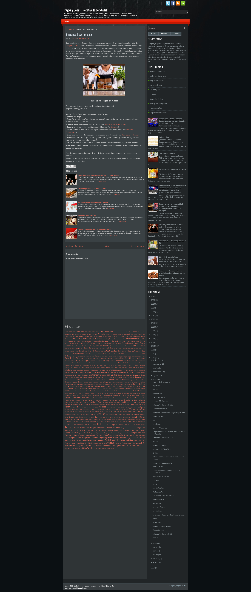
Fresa (108, 372)
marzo (155, 555)
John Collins (157, 511)
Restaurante (83, 417)
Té (128, 422)
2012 (153, 350)
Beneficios (117, 339)
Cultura (95, 358)
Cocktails (111, 350)
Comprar (87, 354)
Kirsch (99, 386)
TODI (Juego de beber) (167, 153)
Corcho (107, 354)
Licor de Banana (124, 389)
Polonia (102, 411)
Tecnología (133, 422)
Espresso (142, 368)
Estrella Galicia (85, 370)
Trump (143, 440)
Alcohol (134, 332)
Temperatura (141, 422)
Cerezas (122, 346)
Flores (81, 372)
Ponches (113, 411)
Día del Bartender (117, 361)
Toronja (138, 425)
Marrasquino (74, 402)
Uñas (72, 443)
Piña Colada (137, 409)
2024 (90, 332)
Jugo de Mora (79, 386)
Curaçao (110, 358)
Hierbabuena (98, 380)
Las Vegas (119, 386)
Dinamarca (130, 363)
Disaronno (142, 363)
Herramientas (140, 377)
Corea (116, 354)
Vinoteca (142, 446)
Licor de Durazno (122, 391)
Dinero (136, 363)
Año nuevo (134, 334)
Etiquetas (100, 370)
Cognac (131, 351)
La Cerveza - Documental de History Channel (169, 515)
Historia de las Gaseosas (162, 526)
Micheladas (69, 404)
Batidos (92, 339)
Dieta (125, 363)
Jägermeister (92, 384)
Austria (112, 336)
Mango (84, 400)
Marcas (120, 400)
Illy (97, 382)
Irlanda (73, 384)
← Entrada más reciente (74, 246)
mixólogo (102, 404)
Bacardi (117, 336)
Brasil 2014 (130, 341)
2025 (153, 300)
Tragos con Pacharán (110, 433)
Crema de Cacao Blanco (78, 356)
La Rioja (108, 386)
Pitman (72, 411)
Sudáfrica (91, 422)
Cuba (85, 358)
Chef (82, 348)
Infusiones (115, 382)
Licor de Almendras (102, 389)
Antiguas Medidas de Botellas (163, 496)
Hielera (81, 380)
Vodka (67, 448)
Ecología (142, 365)
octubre (156, 368)
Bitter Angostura (132, 339)
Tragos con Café (91, 430)
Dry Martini (156, 386)
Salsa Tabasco (114, 417)
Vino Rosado (127, 446)
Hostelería (142, 380)
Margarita (127, 400)
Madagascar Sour (156, 108)
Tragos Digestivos (105, 438)
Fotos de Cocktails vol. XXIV (163, 405)
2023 (86, 332)
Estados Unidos (70, 370)
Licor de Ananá (113, 389)
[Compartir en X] (72, 166)
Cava (97, 346)
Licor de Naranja (74, 395)
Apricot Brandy (81, 336)
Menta (126, 402)
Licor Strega (135, 395)
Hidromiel (76, 380)
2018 (82, 332)
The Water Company (77, 425)
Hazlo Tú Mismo (110, 377)
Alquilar (95, 334)
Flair (77, 372)
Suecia (97, 422)
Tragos (69, 427)
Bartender (86, 339)
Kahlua (90, 386)
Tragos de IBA (75, 437)
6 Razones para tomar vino (87, 216)
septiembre (157, 372)
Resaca (71, 417)
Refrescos (123, 414)
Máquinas (98, 400)
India (100, 382)
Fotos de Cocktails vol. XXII (162, 476)
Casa (77, 346)
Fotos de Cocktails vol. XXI (162, 534)
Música (142, 404)
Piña (130, 409)
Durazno (129, 365)
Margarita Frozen (156, 85)
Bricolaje (136, 341)
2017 (78, 332)
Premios (130, 411)
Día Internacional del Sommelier (89, 363)
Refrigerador (129, 414)
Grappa (85, 377)
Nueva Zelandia (111, 407)
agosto (155, 375)
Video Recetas (86, 446)
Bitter (123, 339)
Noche (96, 407)
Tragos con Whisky (131, 435)
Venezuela (118, 443)
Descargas (106, 360)
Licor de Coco (97, 391)
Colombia (75, 354)
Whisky (90, 448)
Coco (119, 351)
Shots (109, 419)
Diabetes (102, 363)
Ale (144, 332)
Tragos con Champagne (122, 430)
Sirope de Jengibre (120, 419)
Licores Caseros (71, 398)
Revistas (91, 417)
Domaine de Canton (89, 365)
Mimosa (155, 519)
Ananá (127, 334)
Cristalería (114, 127)
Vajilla (95, 443)
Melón (116, 402)
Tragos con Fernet (138, 430)
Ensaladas (118, 368)
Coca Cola (91, 351)
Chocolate (130, 348)
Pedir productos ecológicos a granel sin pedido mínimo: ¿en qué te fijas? (172, 273)
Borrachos (96, 341)
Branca (114, 341)
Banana (142, 336)
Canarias (136, 343)
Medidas (111, 402)
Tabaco (125, 422)
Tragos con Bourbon (128, 428)
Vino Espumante (118, 446)
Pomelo (107, 411)
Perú (113, 409)
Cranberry (126, 354)
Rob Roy (155, 390)
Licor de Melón (134, 393)
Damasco (67, 361)
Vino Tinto (136, 446)
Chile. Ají (114, 348)
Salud (134, 417)
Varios (75, 29)
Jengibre (107, 384)
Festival (135, 370)
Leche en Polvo (78, 389)
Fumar (74, 375)
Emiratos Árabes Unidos (86, 368)
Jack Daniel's (84, 384)
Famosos (119, 370)
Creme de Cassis (159, 397)
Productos (136, 411)
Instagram (128, 382)
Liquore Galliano (101, 398)
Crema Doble (70, 358)
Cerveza (135, 345)
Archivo (176, 34)
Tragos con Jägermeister (96, 433)
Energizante (110, 368)
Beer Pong (105, 339)
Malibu (72, 400)
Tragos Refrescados (88, 440)
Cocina (97, 351)
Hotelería (68, 382)
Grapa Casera (157, 503)
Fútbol (79, 375)
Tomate (121, 425)
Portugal (119, 411)
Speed (81, 422)
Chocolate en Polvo (139, 348)
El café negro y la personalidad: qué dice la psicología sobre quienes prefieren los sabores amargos (171, 207)
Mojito (107, 404)
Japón (102, 384)
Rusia (100, 417)
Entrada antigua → (137, 246)
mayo (155, 547)
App (70, 336)
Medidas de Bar (158, 499)
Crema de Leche (100, 356)
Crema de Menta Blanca (113, 356)
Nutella (128, 407)
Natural (74, 407)
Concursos (93, 354)
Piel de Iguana (155, 90)
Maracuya (105, 400)
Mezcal (143, 402)
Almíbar (89, 334)
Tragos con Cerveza (105, 430)
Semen (91, 419)
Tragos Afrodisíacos (81, 428)
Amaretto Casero (159, 507)
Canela (142, 343)
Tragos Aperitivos (97, 427)
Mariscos (67, 402)
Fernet (125, 370)
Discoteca (67, 365)
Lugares (115, 398)
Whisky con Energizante (158, 103)
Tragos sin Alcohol (104, 440)
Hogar (131, 380)
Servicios (95, 419)
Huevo (74, 382)
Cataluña (86, 346)
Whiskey (84, 448)
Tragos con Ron (138, 432)
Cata (81, 346)
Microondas (76, 404)
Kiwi (103, 386)
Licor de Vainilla (94, 395)
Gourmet (129, 375)
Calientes (106, 343)
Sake (107, 417)
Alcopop (140, 332)
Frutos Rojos (136, 372)
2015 (70, 332)
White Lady (157, 522)
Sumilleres (107, 422)
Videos (95, 445)
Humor (80, 382)
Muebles (125, 404)
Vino (100, 445)
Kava (95, 386)
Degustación (93, 361)
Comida (81, 354)
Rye (104, 417)
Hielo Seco (90, 380)
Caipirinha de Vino (156, 99)
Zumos (111, 448)
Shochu (105, 419)
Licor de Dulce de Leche (109, 391)
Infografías (107, 382)
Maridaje (134, 400)
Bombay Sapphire (87, 341)
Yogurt (95, 448)
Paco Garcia (78, 409)
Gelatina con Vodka (160, 409)
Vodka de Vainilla (75, 448)
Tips (94, 424)
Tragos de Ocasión (90, 437)
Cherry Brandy (88, 348)
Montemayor (114, 404)
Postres (125, 411)
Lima (79, 397)
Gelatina (104, 375)
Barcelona (68, 339)
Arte (102, 336)
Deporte (100, 361)
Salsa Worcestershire (125, 417)
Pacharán (72, 409)
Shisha (101, 419)
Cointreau (137, 351)
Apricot (73, 336)
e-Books (136, 365)
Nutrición (133, 407)
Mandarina (78, 400)
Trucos (135, 440)
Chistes (123, 348)
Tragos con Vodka (115, 435)
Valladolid (100, 443)
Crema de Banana (135, 354)
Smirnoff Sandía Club (157, 71)
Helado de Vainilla (128, 377)
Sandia (82, 419)
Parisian (155, 538)
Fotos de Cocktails (91, 372)
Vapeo (105, 443)
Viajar (79, 446)
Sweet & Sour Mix (116, 422)
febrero (156, 558)
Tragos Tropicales (118, 440)
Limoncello (91, 398)
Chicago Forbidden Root (101, 348)
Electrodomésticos (71, 368)
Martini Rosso (97, 402)
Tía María (88, 425)
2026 (93, 332)
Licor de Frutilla (134, 391)
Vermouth (131, 443)
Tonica (126, 425)
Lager (113, 386)
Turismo (67, 443)
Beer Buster (157, 424)
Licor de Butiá (134, 389)
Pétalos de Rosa (123, 409)
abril (154, 551)
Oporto (142, 407)
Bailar (132, 336)
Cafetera (93, 343)
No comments (84, 38)
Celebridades (104, 346)
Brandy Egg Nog (158, 488)
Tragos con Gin (71, 433)
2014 (66, 332)
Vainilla (90, 443)
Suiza (101, 422)
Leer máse (102, 181)
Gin (108, 374)
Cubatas (90, 358)
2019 (153, 323)
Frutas (124, 372)
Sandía (86, 419)
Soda (143, 419)
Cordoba (111, 354)
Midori (83, 404)
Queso (87, 414)
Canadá (131, 343)
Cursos (137, 358)
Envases (124, 368)
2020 (153, 319)
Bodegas (68, 341)
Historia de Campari (160, 445)
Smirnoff (138, 419)
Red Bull (108, 414)
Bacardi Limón (125, 336)
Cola (143, 351)
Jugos (86, 386)
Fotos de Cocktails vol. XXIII (163, 438)
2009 (153, 568)
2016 (74, 332)
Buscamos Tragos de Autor (79, 34)
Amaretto (101, 334)
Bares (74, 339)
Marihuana (141, 400)
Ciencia (67, 351)
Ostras (67, 409)
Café (87, 343)
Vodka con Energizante (158, 76)
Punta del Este (81, 414)
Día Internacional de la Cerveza (133, 361)
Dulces (124, 365)
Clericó (81, 351)
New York (91, 407)
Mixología (96, 404)
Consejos (101, 353)
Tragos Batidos (113, 427)
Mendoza (121, 402)
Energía (103, 368)
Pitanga (67, 411)
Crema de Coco (90, 356)
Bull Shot (156, 480)
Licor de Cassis (73, 391)
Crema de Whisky (140, 356)
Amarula (122, 334)
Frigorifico (113, 372)
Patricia (90, 409)
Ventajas (125, 443)
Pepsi (106, 409)
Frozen (119, 372)
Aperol (66, 336)
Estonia (78, 370)
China (119, 348)
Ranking (92, 414)
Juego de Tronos (128, 384)
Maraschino (113, 400)
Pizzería (81, 411)
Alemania (68, 334)
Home (69, 29)
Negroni (86, 407)
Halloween (99, 377)
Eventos (112, 370)
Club (85, 351)
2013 (153, 346)
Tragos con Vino (102, 435)
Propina (143, 411)
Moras (120, 404)
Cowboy (153, 94)
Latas (124, 386)
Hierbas (106, 380)
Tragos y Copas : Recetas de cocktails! (85, 10)
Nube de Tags (164, 137)
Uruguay (77, 443)
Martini (81, 402)
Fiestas (73, 372)
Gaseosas (85, 375)
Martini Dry (88, 402)
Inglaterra (121, 382)
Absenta (116, 332)
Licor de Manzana (97, 393)
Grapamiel (79, 377)
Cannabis (68, 346)
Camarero (118, 343)
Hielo (85, 380)
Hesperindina (68, 380)
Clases (76, 351)
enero (155, 562)
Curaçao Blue (118, 358)
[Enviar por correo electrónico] (67, 166)
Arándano (89, 336)
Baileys (137, 336)
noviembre (157, 364)
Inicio (67, 21)
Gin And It (156, 441)
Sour (77, 422)
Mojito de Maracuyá (157, 81)
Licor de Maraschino (122, 393)
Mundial (137, 404)
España (136, 367)
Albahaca (122, 332)
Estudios (94, 370)
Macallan (129, 398)
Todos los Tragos (107, 424)
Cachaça (82, 343)
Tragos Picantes (76, 440)
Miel (87, 404)
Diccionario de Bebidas (113, 363)
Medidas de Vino (159, 492)
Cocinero (103, 351)
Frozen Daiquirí (158, 467)
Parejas (85, 409)
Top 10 (132, 425)
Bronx (155, 484)
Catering (92, 346)
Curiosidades (129, 358)
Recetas (100, 414)
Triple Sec (129, 440)
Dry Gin (107, 365)
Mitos (91, 404)
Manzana (91, 400)
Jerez (112, 384)
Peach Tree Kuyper (99, 409)
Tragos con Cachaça (77, 430)
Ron (96, 417)
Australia (107, 336)
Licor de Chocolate (86, 391)
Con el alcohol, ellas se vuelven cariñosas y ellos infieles (98, 175)
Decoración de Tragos (130, 135)
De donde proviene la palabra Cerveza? (92, 189)
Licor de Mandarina (84, 393)
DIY (81, 365)
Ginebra (114, 374)
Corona (120, 354)
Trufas (139, 440)
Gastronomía (95, 374)
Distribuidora (75, 365)
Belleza (111, 339)
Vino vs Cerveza (158, 530)
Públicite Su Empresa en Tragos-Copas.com (169, 413)
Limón (85, 397)
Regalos (136, 414)
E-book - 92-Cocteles (160, 401)
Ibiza (90, 382)
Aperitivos (141, 334)
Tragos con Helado (82, 433)
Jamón (98, 384)
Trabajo (143, 425)
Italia (78, 384)
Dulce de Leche (116, 365)
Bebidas (98, 338)
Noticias (102, 406)
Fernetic (130, 370)
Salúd (140, 417)
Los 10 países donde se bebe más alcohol (93, 202)
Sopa (74, 422)
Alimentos (75, 334)
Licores (142, 395)
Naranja (68, 406)
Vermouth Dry (140, 443)
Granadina (136, 375)
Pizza (76, 411)
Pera (110, 409)
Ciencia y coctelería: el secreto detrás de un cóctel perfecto (171, 226)
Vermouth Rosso (71, 446)
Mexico (132, 402)
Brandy (119, 341)
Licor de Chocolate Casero (169, 257)
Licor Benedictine (89, 389)
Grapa (73, 377)
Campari (125, 343)
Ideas (94, 382)
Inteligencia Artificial (138, 382)
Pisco (143, 409)
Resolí (76, 417)
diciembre (156, 360)
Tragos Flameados (133, 438)
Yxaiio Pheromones (103, 448)
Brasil (124, 341)
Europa (105, 370)
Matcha (105, 402)
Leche (138, 386)
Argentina (97, 336)
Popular (153, 34)
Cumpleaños (102, 358)
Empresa (97, 368)
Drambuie (100, 365)
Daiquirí (142, 358)
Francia (103, 372)
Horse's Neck (157, 393)
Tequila (67, 424)
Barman (79, 339)
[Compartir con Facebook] (74, 166)
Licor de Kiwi (73, 393)
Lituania (110, 398)
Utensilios (83, 443)
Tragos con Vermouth (87, 435)
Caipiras (99, 343)
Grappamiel (91, 377)
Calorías (111, 343)
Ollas (138, 407)
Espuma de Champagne (161, 382)
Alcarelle (128, 332)
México (137, 402)
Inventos (68, 384)
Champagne (76, 348)
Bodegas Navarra (76, 341)
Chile (110, 348)
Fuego (70, 375)
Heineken (119, 377)
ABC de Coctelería (104, 331)
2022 (153, 312)
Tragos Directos (119, 437)
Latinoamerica (131, 386)
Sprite (86, 422)
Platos (97, 411)
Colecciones (68, 354)
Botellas (102, 341)
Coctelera (124, 351)
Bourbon (108, 341)
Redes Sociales (115, 414)
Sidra (113, 419)
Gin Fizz (155, 453)
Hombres (136, 380)
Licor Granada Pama (105, 395)
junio (155, 543)
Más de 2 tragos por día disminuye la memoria (94, 229)
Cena (117, 346)
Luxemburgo (122, 398)
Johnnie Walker (118, 384)
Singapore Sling (158, 416)
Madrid (135, 398)
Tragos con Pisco (124, 433)
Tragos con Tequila (72, 435)
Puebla (74, 414)
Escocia (130, 368)
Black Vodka (141, 339)
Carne (73, 346)
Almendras (83, 334)
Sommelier (68, 422)
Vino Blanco (107, 446)
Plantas (86, 411)
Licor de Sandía (84, 395)
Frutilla (129, 372)
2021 (153, 315)
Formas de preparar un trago (115, 124)
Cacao (76, 343)
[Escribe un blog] (70, 166)
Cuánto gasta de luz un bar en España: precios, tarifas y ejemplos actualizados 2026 (172, 121)
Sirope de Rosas (130, 419)
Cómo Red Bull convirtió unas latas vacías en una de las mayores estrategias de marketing (172, 188)
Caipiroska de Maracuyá (158, 113)
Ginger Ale (122, 375)
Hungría (85, 382)
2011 (153, 354)
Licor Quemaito (116, 395)
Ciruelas (72, 351)
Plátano (92, 411)
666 (154, 420)
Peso (117, 409)
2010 (153, 357)
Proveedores (68, 414)
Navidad (80, 407)
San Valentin (74, 419)
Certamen (128, 346)
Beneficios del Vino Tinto (162, 449)
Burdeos (71, 343)
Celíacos (112, 346)
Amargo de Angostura (112, 334)
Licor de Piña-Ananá (160, 428)
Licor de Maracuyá (109, 393)
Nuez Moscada (121, 407)
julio (154, 379)
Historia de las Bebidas (119, 379)
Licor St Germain (127, 395)
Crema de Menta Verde (128, 356)
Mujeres (131, 404)
